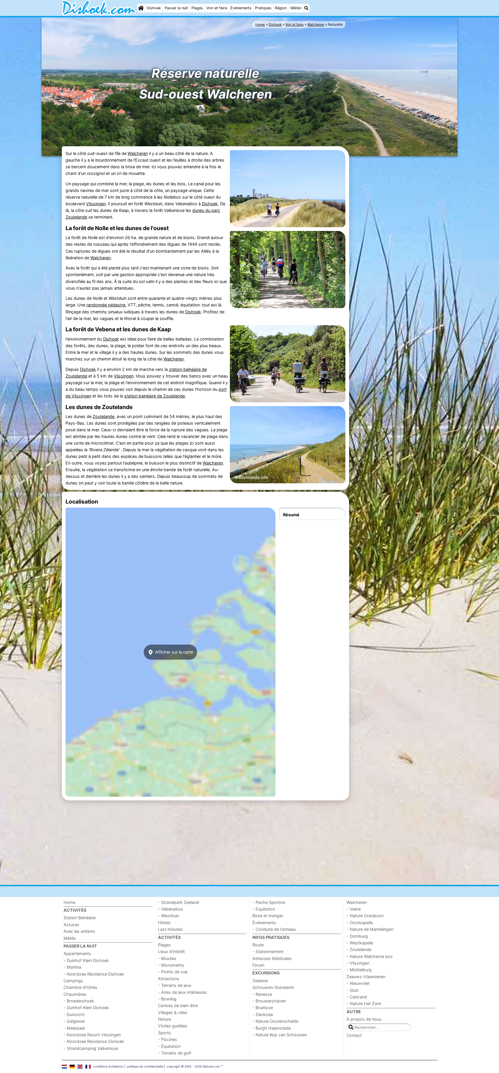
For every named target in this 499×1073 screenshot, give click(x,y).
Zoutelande (103, 416)
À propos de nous (364, 1019)
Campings (73, 980)
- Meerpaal (74, 1028)
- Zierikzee (262, 1014)
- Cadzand (357, 996)
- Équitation (169, 1046)
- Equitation (263, 908)
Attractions (168, 978)
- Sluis (353, 990)
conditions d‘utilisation (108, 1066)
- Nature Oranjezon (365, 915)
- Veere (354, 908)
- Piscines (167, 1039)
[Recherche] (306, 8)
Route (258, 944)
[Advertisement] (394, 246)
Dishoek (154, 8)
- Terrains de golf (174, 1052)
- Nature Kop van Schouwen (279, 1034)
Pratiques (263, 8)
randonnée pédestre (105, 304)
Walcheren (138, 153)
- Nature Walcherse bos (370, 956)
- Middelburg (359, 969)
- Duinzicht (74, 1014)
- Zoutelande (359, 949)
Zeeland (260, 980)
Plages (197, 8)
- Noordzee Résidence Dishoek (94, 974)
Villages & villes (172, 1012)
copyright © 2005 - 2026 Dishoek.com (193, 1066)
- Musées (167, 958)
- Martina (72, 967)
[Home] (141, 8)
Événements (241, 8)
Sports (164, 1032)
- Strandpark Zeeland (178, 902)
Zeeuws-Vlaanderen (366, 976)
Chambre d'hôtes (80, 987)
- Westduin (168, 915)
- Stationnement (268, 951)
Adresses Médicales (272, 958)
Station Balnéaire (80, 917)
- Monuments (171, 965)
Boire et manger (267, 915)
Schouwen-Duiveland (273, 987)
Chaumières (75, 994)
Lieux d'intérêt (171, 951)
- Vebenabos (170, 908)
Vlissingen (96, 203)
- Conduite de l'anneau (274, 929)
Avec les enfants (79, 931)
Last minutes (170, 929)
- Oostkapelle (360, 922)
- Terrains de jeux (174, 985)
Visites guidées (172, 1025)
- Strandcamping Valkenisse (91, 1048)
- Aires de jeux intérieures (182, 992)
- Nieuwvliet (358, 983)
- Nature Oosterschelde (275, 1021)
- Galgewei (74, 1021)
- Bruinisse (262, 1007)
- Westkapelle (360, 942)
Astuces (71, 924)
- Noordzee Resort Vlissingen (92, 1034)
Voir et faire (216, 8)
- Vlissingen (358, 963)
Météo (296, 8)
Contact (354, 1035)
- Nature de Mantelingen (370, 929)
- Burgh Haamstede (271, 1028)
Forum (258, 965)
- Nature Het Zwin (364, 1003)
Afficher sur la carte (173, 652)
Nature (164, 1019)
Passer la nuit (176, 8)
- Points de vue (172, 971)
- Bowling (167, 998)
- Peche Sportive (268, 902)
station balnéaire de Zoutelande (154, 395)
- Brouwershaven (269, 1000)
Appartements (77, 953)
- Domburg (357, 936)
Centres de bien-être (178, 1005)
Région (281, 8)
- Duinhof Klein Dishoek (86, 960)
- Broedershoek (79, 1000)
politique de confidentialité (145, 1066)
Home (69, 902)
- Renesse (262, 994)
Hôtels (164, 922)
